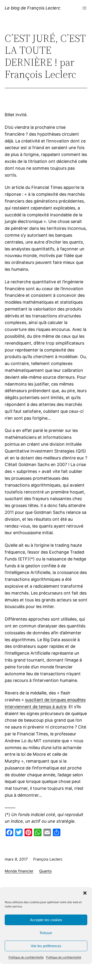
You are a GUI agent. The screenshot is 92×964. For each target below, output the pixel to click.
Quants (45, 871)
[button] (85, 893)
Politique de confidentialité (26, 957)
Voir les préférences (46, 946)
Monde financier (19, 871)
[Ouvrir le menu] (84, 8)
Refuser (46, 933)
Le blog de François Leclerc (32, 7)
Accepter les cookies (46, 920)
